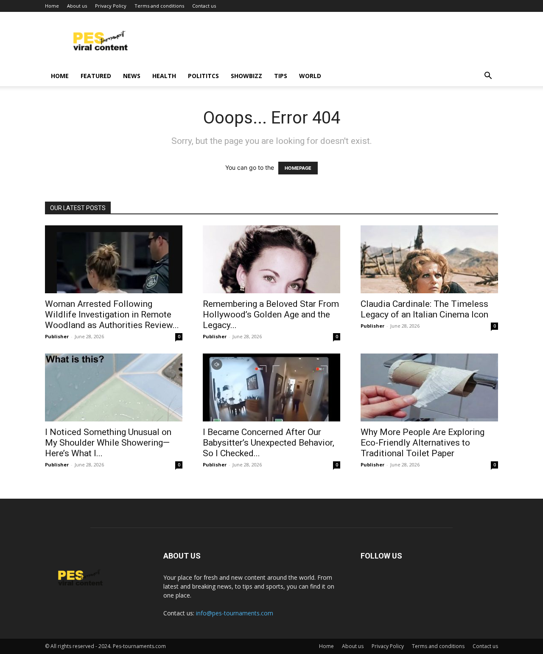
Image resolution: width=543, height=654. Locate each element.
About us (77, 6)
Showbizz (246, 76)
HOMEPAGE (298, 168)
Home (52, 6)
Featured (96, 76)
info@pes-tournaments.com (234, 613)
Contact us (204, 6)
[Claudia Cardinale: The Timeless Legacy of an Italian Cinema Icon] (429, 259)
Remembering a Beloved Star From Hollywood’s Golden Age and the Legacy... (271, 314)
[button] (488, 77)
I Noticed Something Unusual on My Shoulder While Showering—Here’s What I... (108, 442)
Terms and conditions (159, 6)
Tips (280, 76)
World (310, 76)
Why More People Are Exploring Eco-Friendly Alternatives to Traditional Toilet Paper (422, 442)
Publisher (57, 336)
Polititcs (203, 76)
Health (164, 76)
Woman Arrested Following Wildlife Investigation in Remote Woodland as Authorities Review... (112, 314)
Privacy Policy (110, 6)
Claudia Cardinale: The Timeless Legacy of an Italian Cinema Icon (424, 309)
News (131, 76)
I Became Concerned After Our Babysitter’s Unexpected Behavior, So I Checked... (268, 442)
